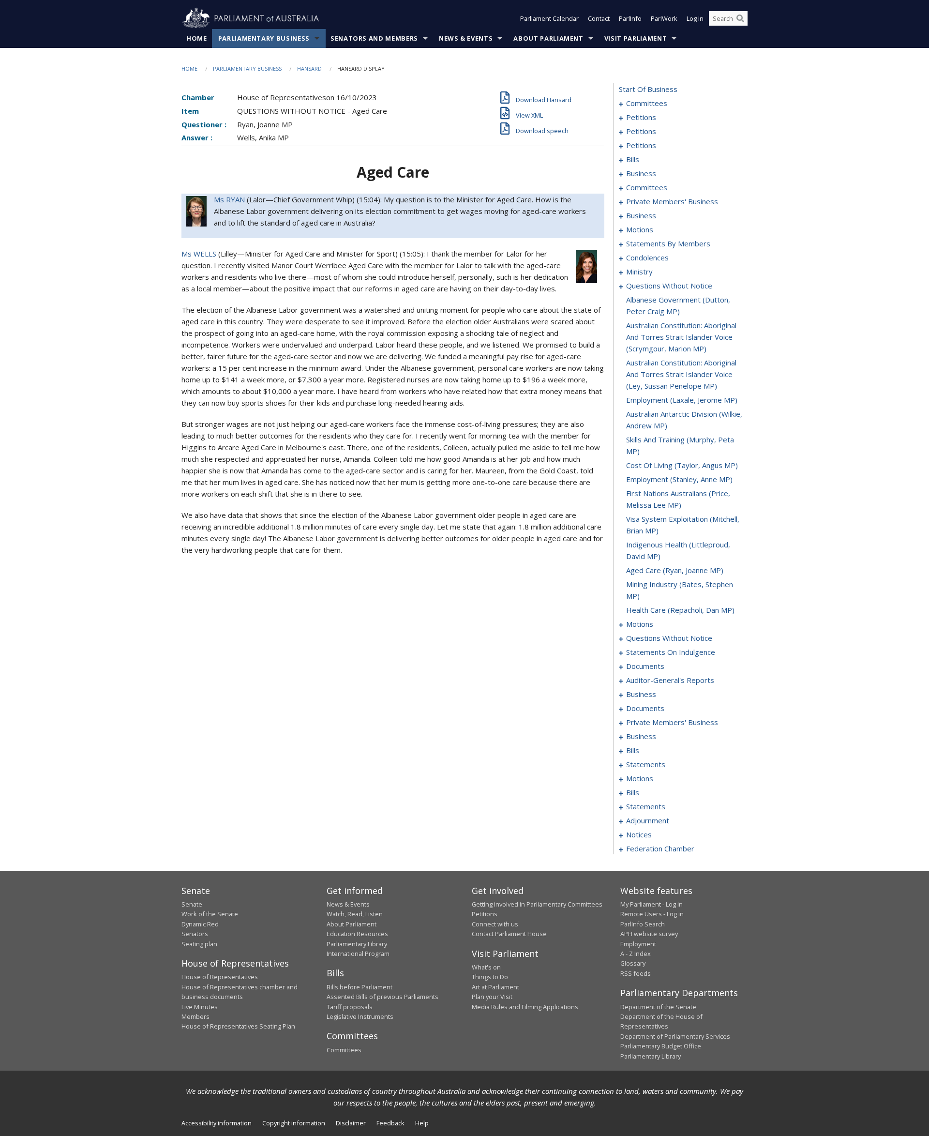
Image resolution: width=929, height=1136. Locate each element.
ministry (639, 271)
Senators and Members (374, 38)
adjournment (647, 820)
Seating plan (199, 943)
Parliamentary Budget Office (660, 1046)
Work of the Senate (209, 913)
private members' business (672, 201)
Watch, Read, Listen (355, 913)
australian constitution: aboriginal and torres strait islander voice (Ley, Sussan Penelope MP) (681, 374)
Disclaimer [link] (351, 1123)
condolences (647, 257)
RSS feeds (635, 973)
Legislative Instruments (360, 1016)
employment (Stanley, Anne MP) (679, 479)
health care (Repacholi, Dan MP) (680, 610)
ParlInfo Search (642, 924)
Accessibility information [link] (216, 1123)
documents (645, 666)
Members (195, 1016)
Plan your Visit (492, 996)
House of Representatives (219, 976)
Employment (638, 943)
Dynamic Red (200, 924)
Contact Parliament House (509, 933)
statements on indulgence (670, 652)
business (641, 173)
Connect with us (495, 924)
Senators (194, 933)
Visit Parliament (635, 38)
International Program (358, 953)
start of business (648, 89)
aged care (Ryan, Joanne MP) (674, 570)
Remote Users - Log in (652, 913)
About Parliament (548, 38)
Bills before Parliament (359, 987)
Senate (191, 904)
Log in (695, 18)
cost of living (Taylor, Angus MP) (682, 465)
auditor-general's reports (670, 680)
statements (645, 764)
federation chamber (660, 848)
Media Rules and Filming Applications (525, 1006)
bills (632, 159)
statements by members (668, 243)
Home (196, 38)
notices (639, 834)
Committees (344, 1049)
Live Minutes (199, 1006)
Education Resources (357, 933)
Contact (599, 18)
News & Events (466, 38)
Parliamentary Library (357, 943)
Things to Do (490, 976)
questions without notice (669, 285)
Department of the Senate (658, 1006)
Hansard (309, 68)
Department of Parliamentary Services (675, 1036)
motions (639, 229)
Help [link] (422, 1123)
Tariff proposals (350, 1006)
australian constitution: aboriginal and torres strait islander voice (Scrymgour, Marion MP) (681, 336)
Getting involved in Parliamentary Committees (537, 904)
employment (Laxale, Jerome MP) (681, 400)
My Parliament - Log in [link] (651, 904)
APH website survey (649, 933)
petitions (641, 117)
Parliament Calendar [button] (549, 18)
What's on (486, 967)
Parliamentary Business (264, 38)
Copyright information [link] (293, 1123)
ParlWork (664, 18)
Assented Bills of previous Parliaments (382, 996)
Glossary (632, 963)
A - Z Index (635, 953)
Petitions (484, 913)
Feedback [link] (390, 1123)
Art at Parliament (495, 987)
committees (646, 103)
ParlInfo (630, 18)
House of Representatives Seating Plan (238, 1026)
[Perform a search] (740, 18)
